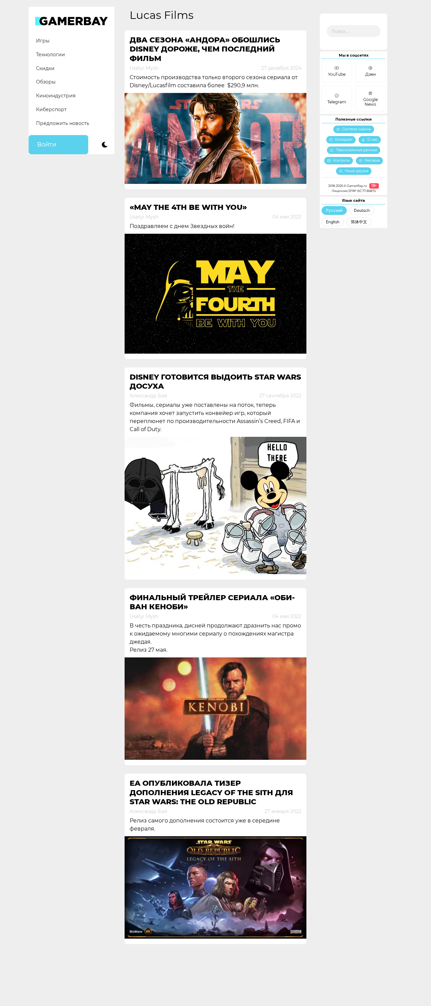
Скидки (45, 68)
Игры (42, 41)
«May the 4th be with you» (188, 207)
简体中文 (359, 221)
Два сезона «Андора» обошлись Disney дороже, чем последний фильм (205, 49)
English (332, 221)
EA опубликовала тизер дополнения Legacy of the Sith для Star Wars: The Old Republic (211, 792)
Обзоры (46, 82)
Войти (46, 144)
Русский (334, 210)
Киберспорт (51, 109)
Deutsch (362, 210)
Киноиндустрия (55, 96)
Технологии (50, 55)
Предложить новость (62, 123)
